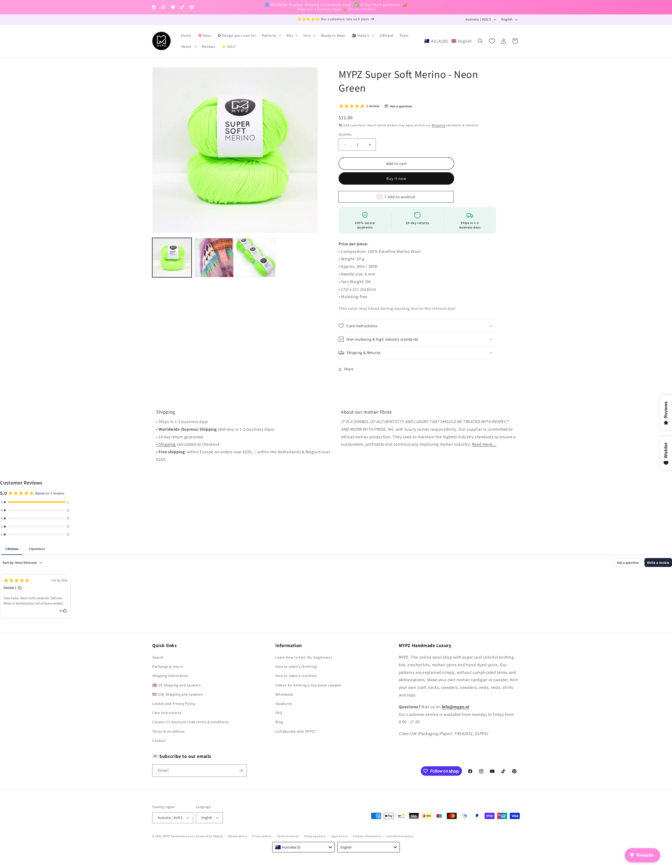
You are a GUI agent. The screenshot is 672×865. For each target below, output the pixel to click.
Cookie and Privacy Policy (173, 703)
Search (158, 657)
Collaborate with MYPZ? (295, 731)
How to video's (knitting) (296, 666)
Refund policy (237, 836)
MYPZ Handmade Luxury (179, 836)
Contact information (367, 836)
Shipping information (170, 675)
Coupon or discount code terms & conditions (190, 722)
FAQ (278, 712)
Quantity (345, 134)
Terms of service (288, 836)
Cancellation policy (399, 836)
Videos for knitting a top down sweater (308, 685)
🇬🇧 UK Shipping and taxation (176, 685)
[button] (271, 35)
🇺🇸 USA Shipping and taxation (177, 694)
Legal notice (339, 836)
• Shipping (166, 444)
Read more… (484, 444)
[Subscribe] (240, 770)
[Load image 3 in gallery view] (256, 257)
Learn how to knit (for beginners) (303, 657)
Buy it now (396, 178)
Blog (279, 722)
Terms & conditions (168, 731)
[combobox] (303, 847)
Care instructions (166, 712)
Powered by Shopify (209, 836)
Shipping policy (315, 836)
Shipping (438, 125)
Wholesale (284, 694)
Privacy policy (261, 836)
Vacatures (283, 703)
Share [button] (349, 369)
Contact (159, 740)
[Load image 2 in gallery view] (214, 257)
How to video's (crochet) (296, 675)
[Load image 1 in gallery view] (172, 257)
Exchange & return (167, 666)
